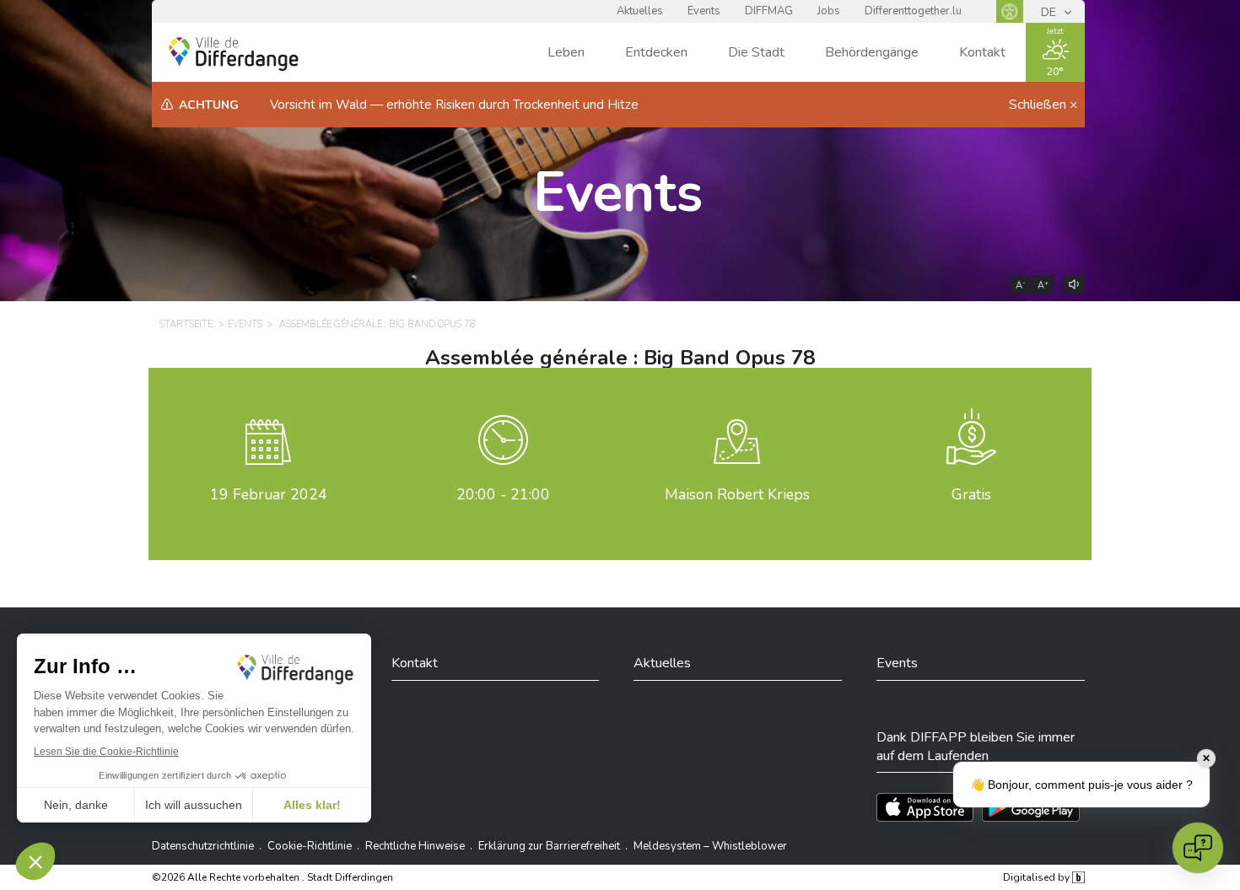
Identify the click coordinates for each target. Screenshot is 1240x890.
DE (1050, 12)
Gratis (971, 494)
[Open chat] (1198, 848)
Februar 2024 (268, 494)
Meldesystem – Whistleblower (710, 846)
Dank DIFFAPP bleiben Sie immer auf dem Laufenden (975, 746)
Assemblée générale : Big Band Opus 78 (377, 324)
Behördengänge (872, 52)
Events (703, 11)
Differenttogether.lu (913, 11)
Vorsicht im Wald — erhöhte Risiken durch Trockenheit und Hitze (454, 104)
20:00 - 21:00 (503, 494)
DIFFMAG (769, 11)
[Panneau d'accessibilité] (1009, 11)
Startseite (186, 324)
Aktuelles (640, 11)
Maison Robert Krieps (737, 494)
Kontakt (982, 52)
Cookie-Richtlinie (309, 846)
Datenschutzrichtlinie (203, 846)
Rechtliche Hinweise (415, 846)
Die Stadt (756, 52)
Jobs (828, 11)
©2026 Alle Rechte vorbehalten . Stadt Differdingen (272, 877)
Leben (566, 52)
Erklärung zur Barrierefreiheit (549, 846)
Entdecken (656, 52)
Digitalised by (1037, 877)
